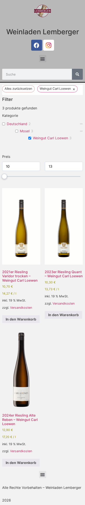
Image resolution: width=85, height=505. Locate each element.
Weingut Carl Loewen (50, 138)
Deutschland (17, 124)
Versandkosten (21, 307)
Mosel (25, 131)
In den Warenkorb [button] (21, 319)
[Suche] (77, 74)
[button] (42, 58)
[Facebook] (36, 45)
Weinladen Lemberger (42, 32)
